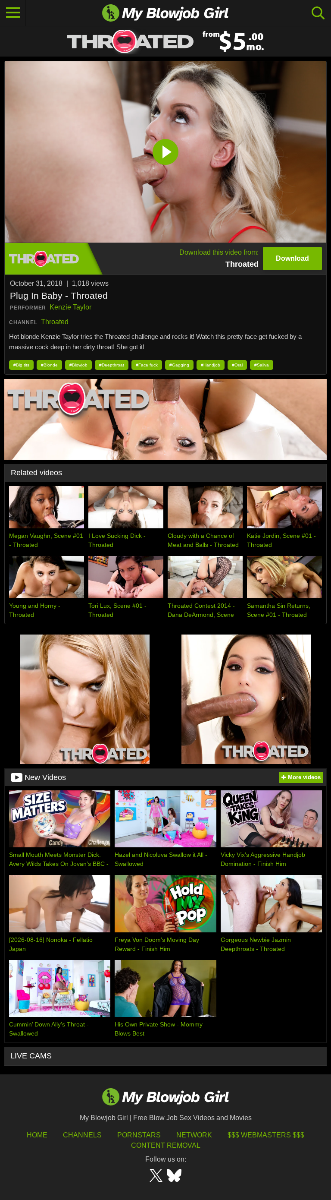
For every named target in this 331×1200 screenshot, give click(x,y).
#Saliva (261, 365)
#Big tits (21, 365)
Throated (55, 321)
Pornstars (139, 1135)
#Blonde (49, 365)
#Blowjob (78, 365)
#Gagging (179, 365)
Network (194, 1135)
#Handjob (210, 365)
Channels (82, 1135)
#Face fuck (147, 365)
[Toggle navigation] (13, 13)
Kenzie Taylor (70, 307)
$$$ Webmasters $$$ (266, 1135)
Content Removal (165, 1145)
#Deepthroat (111, 365)
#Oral (237, 365)
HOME (37, 1135)
